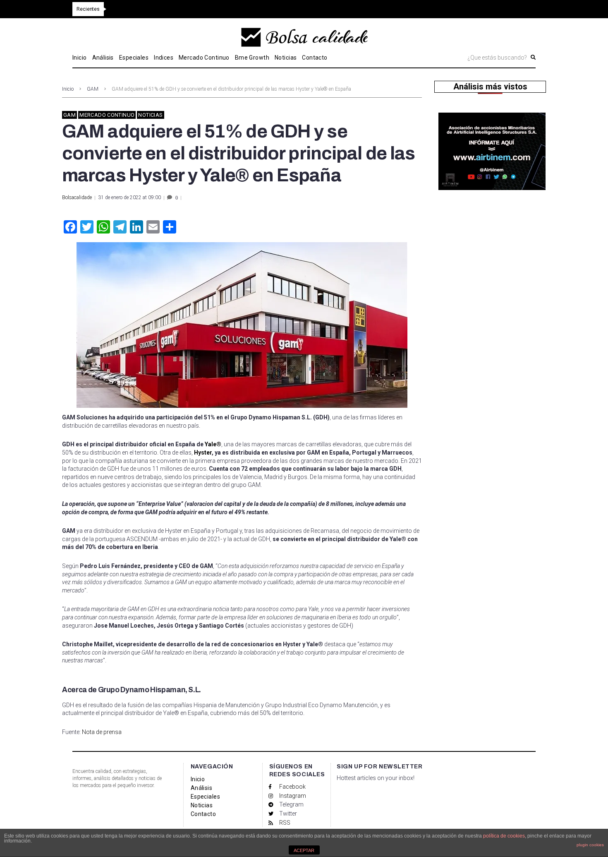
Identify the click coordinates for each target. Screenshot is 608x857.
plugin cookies (590, 845)
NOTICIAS (150, 115)
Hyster (203, 452)
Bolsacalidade (77, 197)
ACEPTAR (304, 850)
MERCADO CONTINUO (106, 115)
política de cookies (504, 836)
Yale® (213, 444)
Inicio (68, 89)
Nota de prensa (101, 732)
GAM (92, 89)
